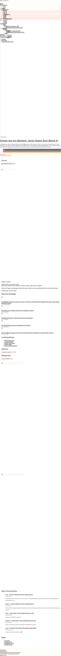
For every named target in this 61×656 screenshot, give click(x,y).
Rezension (8, 155)
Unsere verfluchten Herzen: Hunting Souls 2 (21, 594)
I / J (4, 11)
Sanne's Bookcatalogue (10, 345)
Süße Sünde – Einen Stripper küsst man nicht (22, 613)
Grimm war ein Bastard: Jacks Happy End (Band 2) (29, 140)
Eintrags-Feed (8, 642)
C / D (5, 12)
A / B (4, 6)
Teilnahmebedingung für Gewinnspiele (10, 652)
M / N (4, 15)
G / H (4, 10)
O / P (4, 17)
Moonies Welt (8, 344)
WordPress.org (8, 644)
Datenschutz (3, 651)
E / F (5, 13)
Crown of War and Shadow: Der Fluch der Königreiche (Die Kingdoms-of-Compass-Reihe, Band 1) (27, 332)
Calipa (7, 604)
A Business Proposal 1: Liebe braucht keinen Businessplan (17, 318)
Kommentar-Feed (9, 643)
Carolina (7, 620)
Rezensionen (3, 5)
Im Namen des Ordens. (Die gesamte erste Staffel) (23, 628)
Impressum (3, 650)
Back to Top (3, 655)
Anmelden (7, 640)
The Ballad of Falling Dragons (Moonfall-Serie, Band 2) (15, 325)
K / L (4, 13)
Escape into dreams (9, 343)
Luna (6, 594)
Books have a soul (9, 340)
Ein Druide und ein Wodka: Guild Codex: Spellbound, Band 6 (17, 310)
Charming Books (8, 341)
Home (3, 8)
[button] (4, 150)
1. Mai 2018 (3, 137)
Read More (3, 154)
